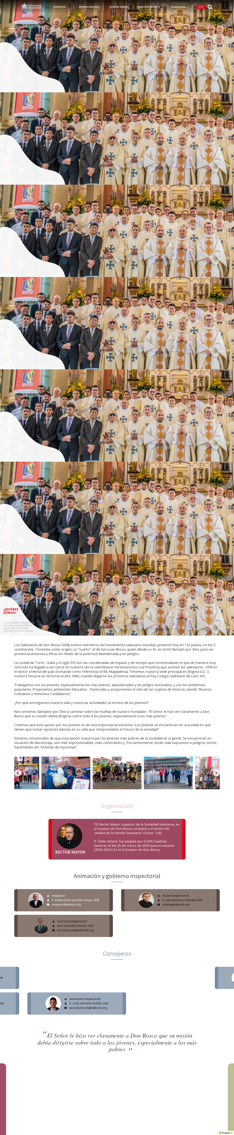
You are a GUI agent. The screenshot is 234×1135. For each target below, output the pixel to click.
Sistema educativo (89, 6)
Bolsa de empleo (119, 6)
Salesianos (59, 6)
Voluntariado (178, 6)
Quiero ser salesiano (148, 6)
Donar (201, 6)
